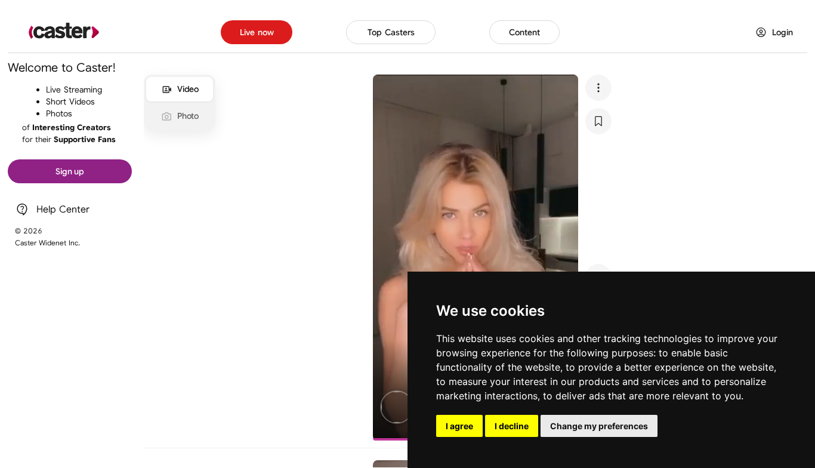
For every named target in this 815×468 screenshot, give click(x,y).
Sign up (69, 171)
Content (524, 32)
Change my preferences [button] (599, 426)
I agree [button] (459, 426)
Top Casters (391, 32)
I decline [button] (512, 426)
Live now (257, 32)
